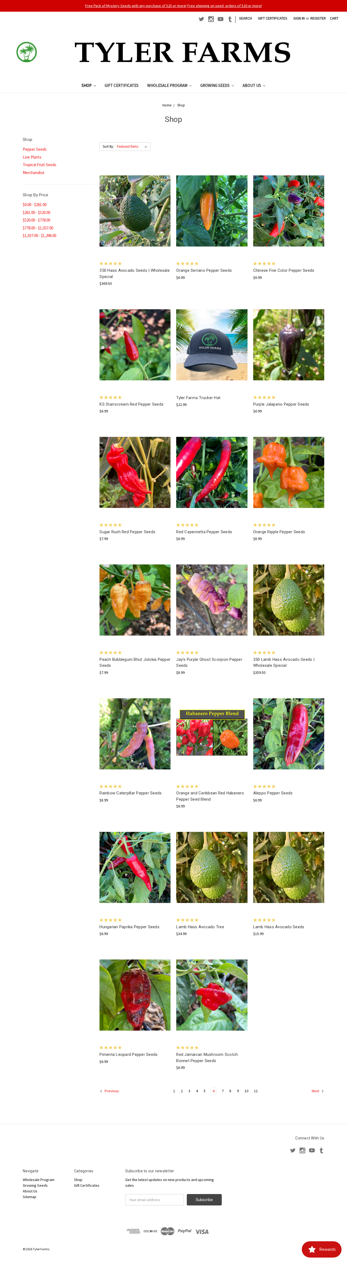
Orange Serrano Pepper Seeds (204, 270)
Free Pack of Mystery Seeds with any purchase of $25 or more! (136, 5)
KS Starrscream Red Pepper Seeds (131, 404)
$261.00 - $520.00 (36, 212)
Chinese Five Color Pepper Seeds (283, 270)
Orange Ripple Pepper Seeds (279, 531)
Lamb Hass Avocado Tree (200, 926)
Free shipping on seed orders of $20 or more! (224, 5)
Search (245, 18)
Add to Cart (135, 216)
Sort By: (108, 146)
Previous (111, 1090)
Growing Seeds (215, 85)
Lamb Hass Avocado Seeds (278, 926)
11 (256, 1090)
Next (316, 1090)
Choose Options (212, 216)
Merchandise (33, 172)
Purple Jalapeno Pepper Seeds (281, 404)
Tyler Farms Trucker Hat (198, 397)
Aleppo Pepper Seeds (273, 793)
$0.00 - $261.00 (34, 204)
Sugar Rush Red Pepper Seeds (127, 531)
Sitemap (29, 1196)
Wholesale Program (167, 85)
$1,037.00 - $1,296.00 (39, 235)
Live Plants (32, 157)
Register (318, 18)
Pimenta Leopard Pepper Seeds (128, 1054)
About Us (252, 85)
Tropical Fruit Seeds (39, 164)
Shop (87, 85)
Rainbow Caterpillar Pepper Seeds (130, 793)
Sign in (299, 18)
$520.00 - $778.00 (36, 220)
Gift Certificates (272, 18)
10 (246, 1090)
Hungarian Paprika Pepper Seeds (129, 926)
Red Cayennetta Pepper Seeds (204, 531)
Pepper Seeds (35, 149)
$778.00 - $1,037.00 (38, 228)
